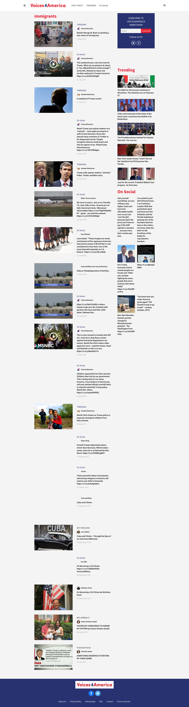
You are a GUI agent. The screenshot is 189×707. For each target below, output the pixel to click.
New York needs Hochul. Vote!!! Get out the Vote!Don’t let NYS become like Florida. (134, 161)
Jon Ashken (85, 532)
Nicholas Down (86, 588)
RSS (101, 701)
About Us (62, 701)
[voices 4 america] (48, 5)
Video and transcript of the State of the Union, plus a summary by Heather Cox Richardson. (134, 116)
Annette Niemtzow (87, 94)
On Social (103, 5)
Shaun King (85, 441)
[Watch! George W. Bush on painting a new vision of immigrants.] (53, 34)
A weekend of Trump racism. (89, 99)
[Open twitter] (133, 43)
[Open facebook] (139, 43)
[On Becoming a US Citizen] (53, 597)
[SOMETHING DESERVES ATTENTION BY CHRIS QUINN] (53, 657)
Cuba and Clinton (84, 502)
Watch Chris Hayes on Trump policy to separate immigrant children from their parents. (93, 418)
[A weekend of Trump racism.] (53, 100)
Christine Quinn (86, 652)
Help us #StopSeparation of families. (93, 271)
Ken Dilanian (85, 234)
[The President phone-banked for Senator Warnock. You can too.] (136, 129)
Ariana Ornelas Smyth (89, 622)
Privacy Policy (75, 701)
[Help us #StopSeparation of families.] (53, 276)
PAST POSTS (77, 5)
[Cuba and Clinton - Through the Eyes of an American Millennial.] (53, 537)
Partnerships (90, 701)
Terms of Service (123, 701)
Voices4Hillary (86, 498)
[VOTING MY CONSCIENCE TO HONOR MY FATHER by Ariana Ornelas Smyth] (53, 627)
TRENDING (91, 5)
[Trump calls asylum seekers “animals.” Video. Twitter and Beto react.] (53, 174)
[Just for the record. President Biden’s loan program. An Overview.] (136, 174)
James (83, 471)
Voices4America (87, 29)
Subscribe (146, 31)
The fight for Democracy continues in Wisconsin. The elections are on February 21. (135, 93)
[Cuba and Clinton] (53, 507)
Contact (110, 701)
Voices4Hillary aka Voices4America (94, 267)
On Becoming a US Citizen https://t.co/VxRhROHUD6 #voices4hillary (88, 569)
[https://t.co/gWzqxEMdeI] (146, 253)
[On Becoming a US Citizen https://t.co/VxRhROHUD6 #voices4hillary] (53, 567)
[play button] (53, 64)
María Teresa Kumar (88, 198)
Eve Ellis (84, 562)
